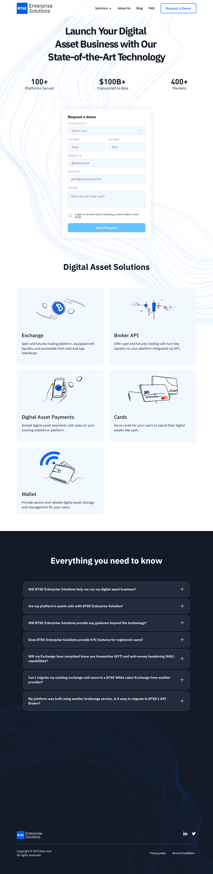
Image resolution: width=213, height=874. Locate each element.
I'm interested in (77, 123)
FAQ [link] (152, 8)
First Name (74, 139)
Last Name (114, 139)
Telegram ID (74, 155)
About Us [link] (124, 8)
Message (73, 187)
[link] (103, 8)
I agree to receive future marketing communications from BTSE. (107, 216)
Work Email (74, 171)
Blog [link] (139, 8)
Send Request (106, 228)
